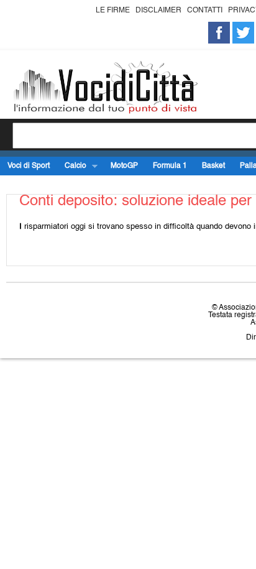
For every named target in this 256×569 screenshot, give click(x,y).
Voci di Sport (28, 166)
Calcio (71, 166)
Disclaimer (158, 10)
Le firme (113, 10)
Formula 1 (170, 166)
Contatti (204, 10)
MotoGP (124, 166)
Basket (213, 166)
